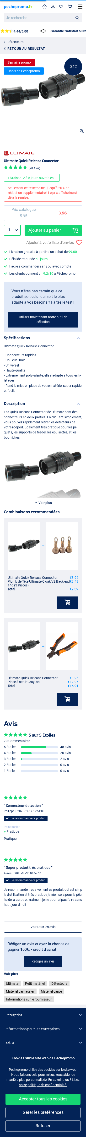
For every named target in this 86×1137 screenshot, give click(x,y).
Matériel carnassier (20, 991)
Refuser (43, 1125)
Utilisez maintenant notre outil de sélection (43, 319)
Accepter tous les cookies (43, 1098)
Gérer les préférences (43, 1112)
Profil (53, 6)
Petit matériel (35, 983)
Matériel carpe (51, 991)
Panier (70, 6)
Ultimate (12, 983)
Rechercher (77, 17)
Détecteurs (15, 42)
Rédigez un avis (43, 961)
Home (44, 6)
